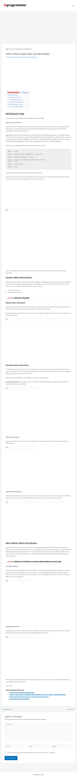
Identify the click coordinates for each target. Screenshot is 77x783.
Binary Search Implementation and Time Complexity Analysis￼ (29, 697)
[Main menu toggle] (73, 6)
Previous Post (7, 709)
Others (20, 57)
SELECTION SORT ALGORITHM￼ (20, 699)
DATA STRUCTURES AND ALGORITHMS (22, 692)
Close (24, 92)
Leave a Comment (11, 57)
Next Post (71, 709)
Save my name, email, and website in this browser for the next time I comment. (31, 752)
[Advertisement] (38, 30)
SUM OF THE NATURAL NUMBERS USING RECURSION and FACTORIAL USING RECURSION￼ (38, 694)
